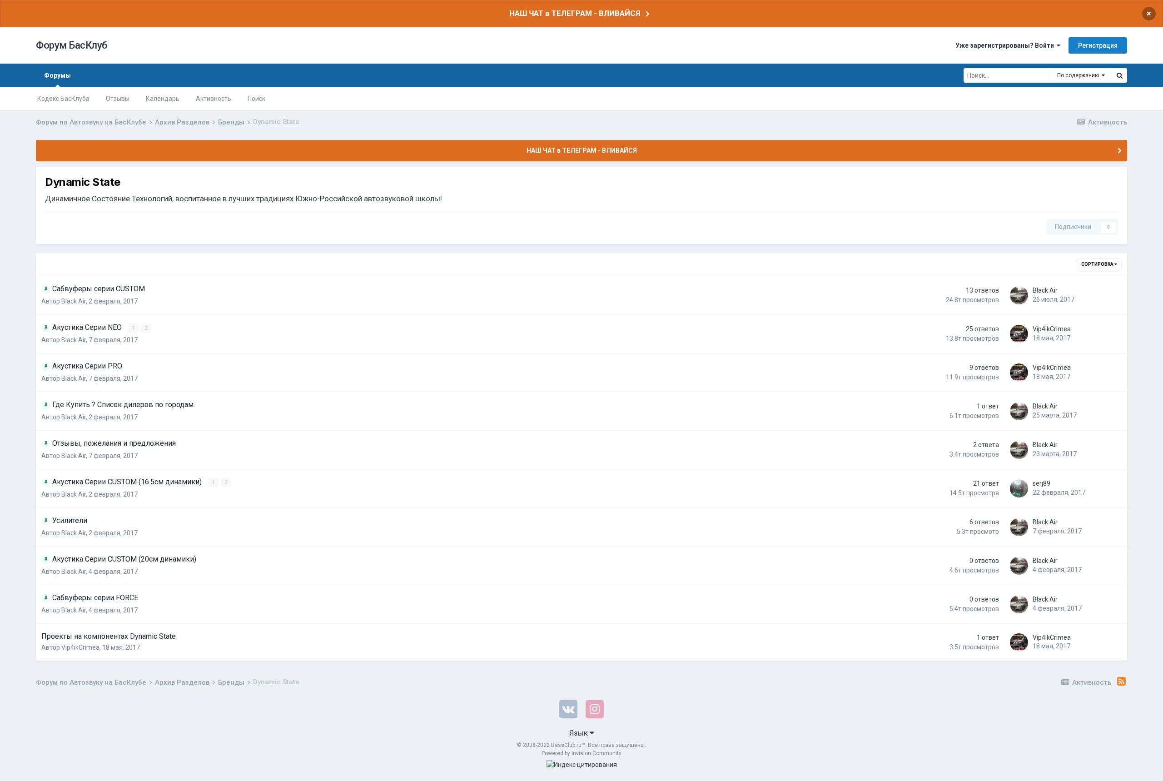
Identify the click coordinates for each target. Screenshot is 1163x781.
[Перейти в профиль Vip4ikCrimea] (1019, 334)
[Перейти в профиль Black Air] (1019, 295)
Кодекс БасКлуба (63, 98)
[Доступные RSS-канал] (1121, 681)
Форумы (57, 75)
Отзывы (117, 98)
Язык (579, 732)
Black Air (73, 301)
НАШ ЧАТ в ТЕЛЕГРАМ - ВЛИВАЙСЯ (574, 13)
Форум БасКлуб (71, 45)
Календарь (162, 98)
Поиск (256, 98)
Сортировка (1097, 264)
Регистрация (1098, 45)
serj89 (1041, 483)
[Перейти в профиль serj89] (1019, 488)
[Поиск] (1119, 75)
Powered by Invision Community (581, 753)
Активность (213, 98)
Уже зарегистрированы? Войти (1006, 45)
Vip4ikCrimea (1052, 329)
